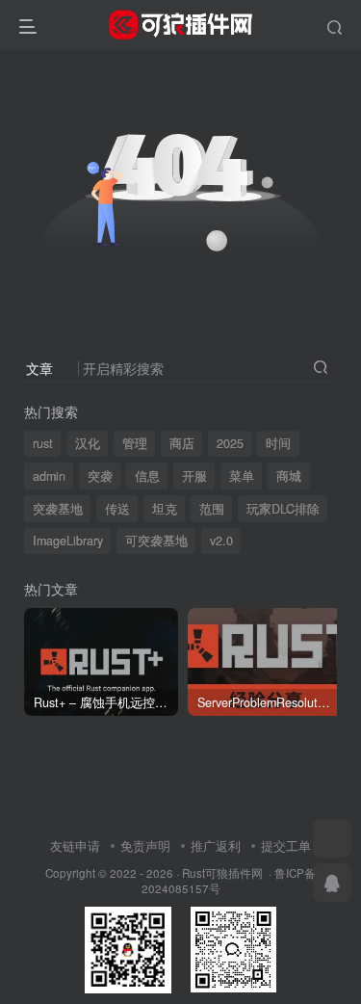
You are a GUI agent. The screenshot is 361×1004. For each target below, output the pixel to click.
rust (43, 443)
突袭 (100, 476)
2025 (230, 443)
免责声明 (145, 845)
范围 (211, 508)
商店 (181, 443)
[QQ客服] (332, 882)
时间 (278, 443)
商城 (288, 476)
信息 (147, 476)
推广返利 (216, 845)
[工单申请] (332, 838)
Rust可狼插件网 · (228, 873)
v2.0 (221, 540)
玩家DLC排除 (283, 508)
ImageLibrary (68, 540)
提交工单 (286, 845)
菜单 (241, 476)
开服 (194, 476)
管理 (134, 443)
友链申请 (75, 845)
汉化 (87, 443)
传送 (117, 508)
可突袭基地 (156, 540)
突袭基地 (58, 508)
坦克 (164, 508)
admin (49, 476)
